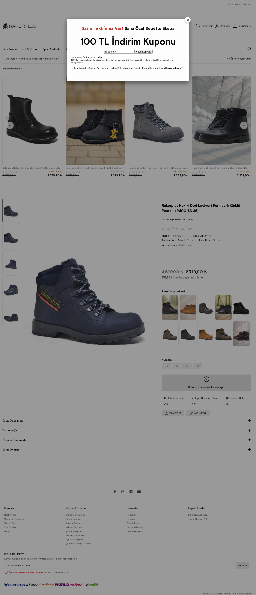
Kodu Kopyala (143, 51)
